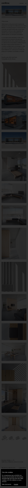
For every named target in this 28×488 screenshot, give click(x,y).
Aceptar (16, 484)
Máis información (6, 484)
